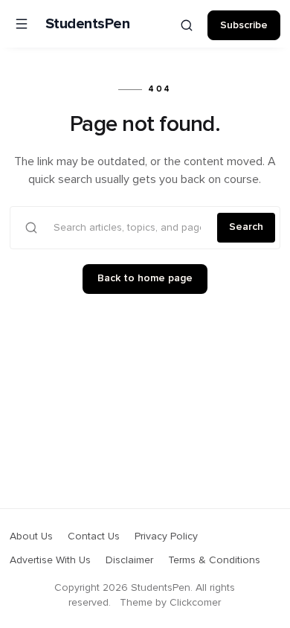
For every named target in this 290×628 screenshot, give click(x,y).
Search (246, 227)
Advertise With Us (50, 560)
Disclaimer (129, 560)
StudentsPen (87, 24)
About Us (31, 536)
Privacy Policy (166, 536)
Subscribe (244, 25)
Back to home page (145, 278)
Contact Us (94, 536)
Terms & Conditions (214, 560)
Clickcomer (195, 602)
